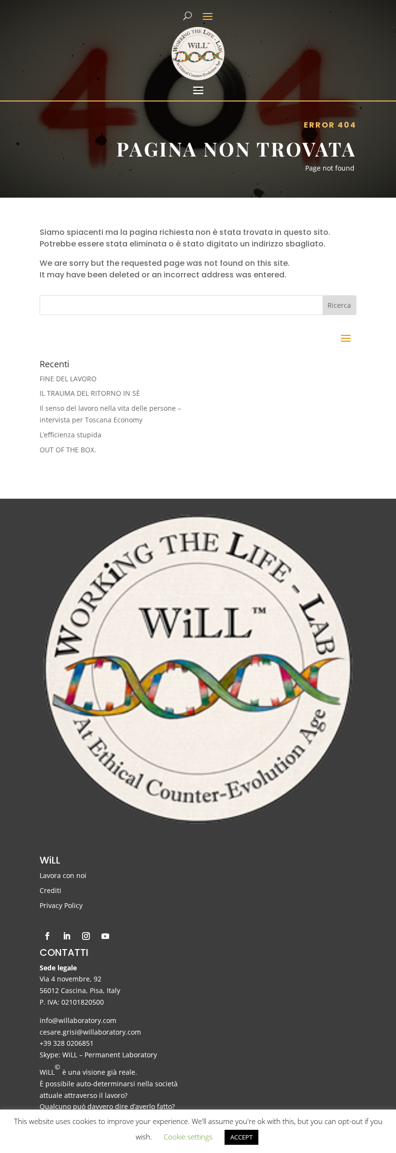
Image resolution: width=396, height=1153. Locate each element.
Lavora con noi (63, 875)
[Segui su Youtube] (105, 936)
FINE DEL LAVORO (68, 378)
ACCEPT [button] (241, 1137)
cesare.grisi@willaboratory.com (90, 1032)
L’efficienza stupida (70, 434)
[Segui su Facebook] (47, 936)
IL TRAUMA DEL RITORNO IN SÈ (90, 393)
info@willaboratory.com (78, 1020)
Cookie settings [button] (188, 1136)
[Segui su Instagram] (86, 936)
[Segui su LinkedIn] (66, 936)
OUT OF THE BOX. (68, 449)
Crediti (50, 890)
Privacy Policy (61, 905)
